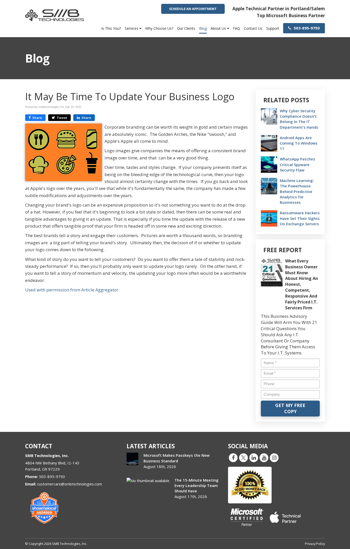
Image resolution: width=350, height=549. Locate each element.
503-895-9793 (306, 27)
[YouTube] (264, 457)
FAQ (236, 28)
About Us (219, 28)
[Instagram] (274, 457)
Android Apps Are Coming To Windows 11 (298, 143)
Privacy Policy (315, 543)
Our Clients (186, 28)
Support (272, 28)
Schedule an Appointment (193, 8)
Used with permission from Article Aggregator (71, 290)
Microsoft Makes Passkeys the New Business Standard (176, 458)
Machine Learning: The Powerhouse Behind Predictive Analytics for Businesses (297, 191)
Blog (203, 28)
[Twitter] (243, 457)
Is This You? (111, 28)
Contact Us (253, 28)
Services (132, 28)
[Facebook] (233, 457)
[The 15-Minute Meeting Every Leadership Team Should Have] (148, 480)
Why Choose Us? (159, 28)
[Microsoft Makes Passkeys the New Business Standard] (132, 459)
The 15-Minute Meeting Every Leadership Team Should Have (196, 485)
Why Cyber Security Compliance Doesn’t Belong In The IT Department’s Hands (299, 119)
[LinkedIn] (254, 457)
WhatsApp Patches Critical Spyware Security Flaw (297, 164)
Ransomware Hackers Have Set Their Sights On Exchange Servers (300, 218)
